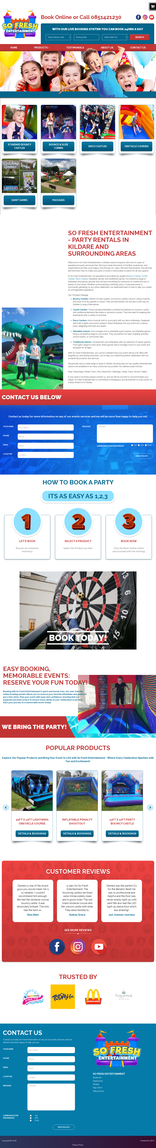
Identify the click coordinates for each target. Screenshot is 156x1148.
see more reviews (78, 930)
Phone (6, 436)
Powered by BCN (147, 1141)
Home (13, 47)
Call (135, 445)
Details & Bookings (33, 833)
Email (5, 445)
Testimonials (75, 47)
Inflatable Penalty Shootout (33, 821)
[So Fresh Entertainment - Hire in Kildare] (20, 24)
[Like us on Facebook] (138, 17)
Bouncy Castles (134, 276)
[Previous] (6, 807)
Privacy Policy (78, 1145)
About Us (107, 47)
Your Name (8, 426)
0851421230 (106, 17)
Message (86, 426)
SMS (142, 445)
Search (139, 37)
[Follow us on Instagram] (145, 17)
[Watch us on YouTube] (151, 17)
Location (7, 454)
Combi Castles (80, 310)
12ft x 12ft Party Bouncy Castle (78, 821)
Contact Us (138, 47)
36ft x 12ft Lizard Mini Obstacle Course (123, 821)
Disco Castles (82, 279)
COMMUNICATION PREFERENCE (110, 446)
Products (41, 47)
